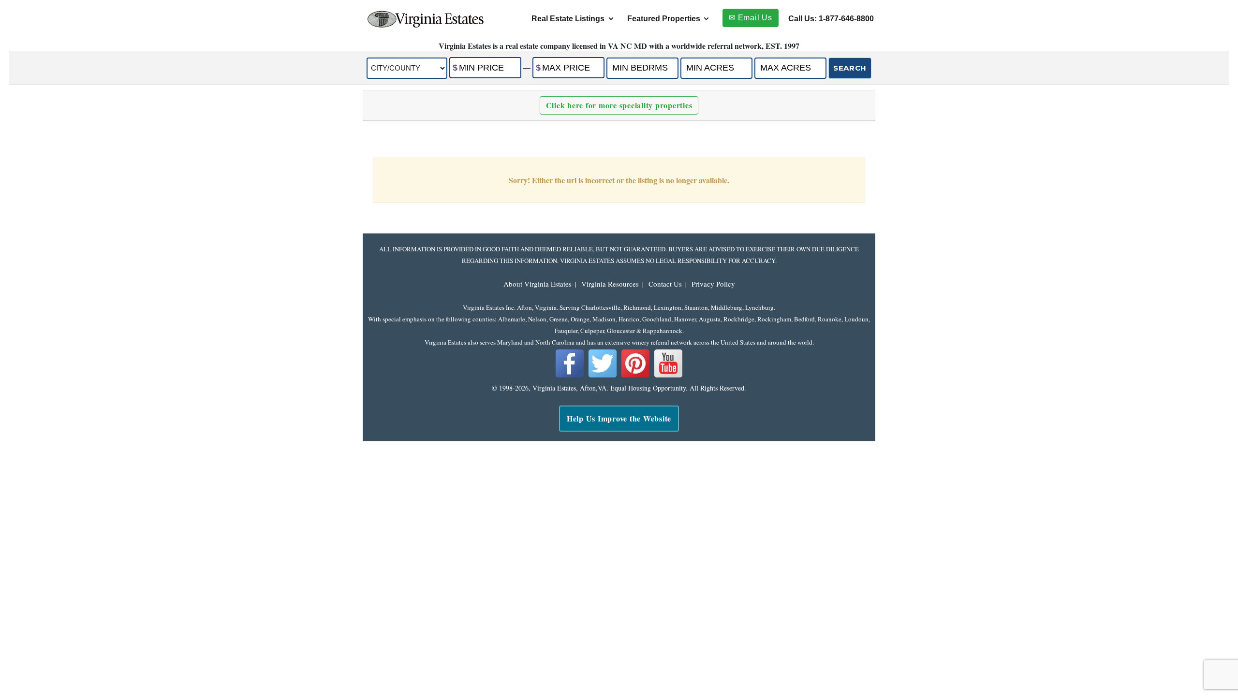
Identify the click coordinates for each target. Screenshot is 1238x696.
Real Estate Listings (567, 18)
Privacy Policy (713, 284)
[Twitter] (602, 376)
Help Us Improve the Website (619, 418)
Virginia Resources (610, 284)
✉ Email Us (750, 18)
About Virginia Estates (537, 284)
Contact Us (665, 284)
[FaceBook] (569, 376)
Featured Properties (663, 18)
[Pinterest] (635, 376)
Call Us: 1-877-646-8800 (831, 18)
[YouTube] (668, 376)
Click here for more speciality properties (619, 105)
